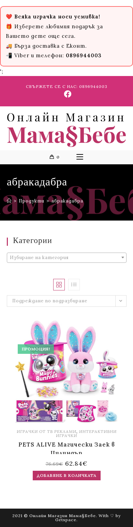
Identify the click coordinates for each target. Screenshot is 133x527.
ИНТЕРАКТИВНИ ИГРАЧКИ (86, 433)
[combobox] (67, 258)
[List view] (74, 284)
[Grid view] (59, 284)
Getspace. (66, 519)
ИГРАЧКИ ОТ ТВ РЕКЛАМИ (46, 431)
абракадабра (67, 201)
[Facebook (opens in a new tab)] (67, 94)
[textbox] (66, 257)
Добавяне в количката (67, 475)
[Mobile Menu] (80, 157)
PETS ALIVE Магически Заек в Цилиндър (66, 447)
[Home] (9, 201)
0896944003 (93, 86)
